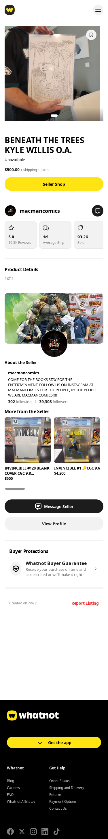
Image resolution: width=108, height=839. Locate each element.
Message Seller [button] (58, 506)
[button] (97, 211)
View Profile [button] (54, 523)
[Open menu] (98, 10)
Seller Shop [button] (54, 184)
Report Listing (85, 603)
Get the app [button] (59, 742)
